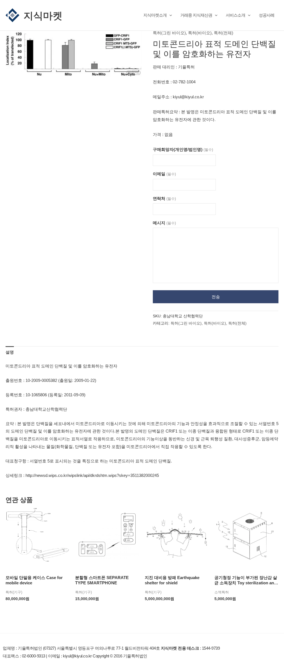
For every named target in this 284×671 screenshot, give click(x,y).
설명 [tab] (10, 352)
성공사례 (266, 15)
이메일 (164, 173)
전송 (216, 296)
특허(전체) (223, 32)
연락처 (164, 198)
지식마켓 (43, 15)
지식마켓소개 (155, 15)
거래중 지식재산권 (196, 15)
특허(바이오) (200, 32)
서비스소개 (235, 15)
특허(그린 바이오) (169, 32)
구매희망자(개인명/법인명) (183, 149)
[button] (169, 15)
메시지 (164, 222)
